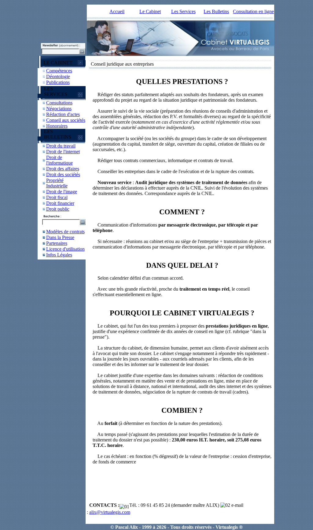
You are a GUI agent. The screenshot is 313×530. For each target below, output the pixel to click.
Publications (58, 82)
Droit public (57, 209)
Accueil (116, 11)
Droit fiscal (57, 197)
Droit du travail (60, 145)
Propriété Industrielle (57, 183)
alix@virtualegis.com (109, 512)
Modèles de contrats (65, 231)
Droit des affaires (62, 168)
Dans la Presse (60, 237)
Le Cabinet (150, 11)
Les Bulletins (216, 11)
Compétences (59, 70)
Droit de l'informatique (59, 160)
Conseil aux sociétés (65, 120)
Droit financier (60, 203)
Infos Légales (59, 254)
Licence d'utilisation (65, 249)
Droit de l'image (61, 191)
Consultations (59, 102)
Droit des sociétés (63, 174)
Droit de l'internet (63, 151)
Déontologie (58, 76)
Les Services (183, 11)
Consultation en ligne (253, 11)
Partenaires (56, 243)
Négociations (59, 108)
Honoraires (57, 126)
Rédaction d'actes (63, 114)
